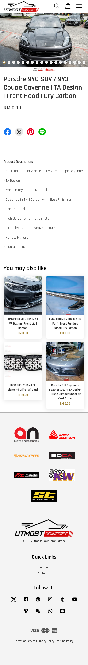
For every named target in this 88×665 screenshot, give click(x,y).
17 (79, 62)
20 (44, 68)
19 (39, 68)
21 (48, 68)
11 (51, 62)
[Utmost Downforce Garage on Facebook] (26, 602)
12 (55, 62)
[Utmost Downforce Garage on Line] (62, 613)
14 (65, 62)
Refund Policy (64, 641)
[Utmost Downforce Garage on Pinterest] (38, 602)
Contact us (44, 573)
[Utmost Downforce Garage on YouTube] (74, 602)
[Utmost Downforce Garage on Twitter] (13, 602)
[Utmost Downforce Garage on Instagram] (50, 602)
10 (46, 62)
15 (70, 62)
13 (60, 62)
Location (44, 567)
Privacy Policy (46, 641)
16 (74, 62)
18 (84, 62)
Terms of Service (25, 641)
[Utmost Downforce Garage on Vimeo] (26, 613)
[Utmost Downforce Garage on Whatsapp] (50, 613)
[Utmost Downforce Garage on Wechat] (38, 613)
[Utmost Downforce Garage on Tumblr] (62, 602)
